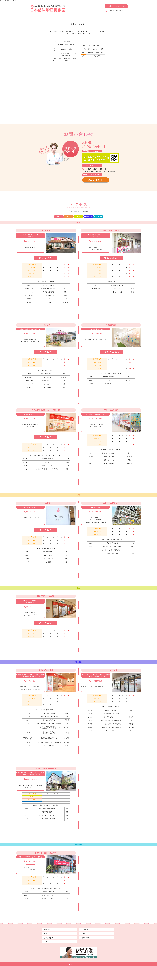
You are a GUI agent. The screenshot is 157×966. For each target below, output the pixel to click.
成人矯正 (47, 929)
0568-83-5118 (97, 333)
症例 (83, 934)
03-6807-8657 (31, 861)
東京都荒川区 (98, 216)
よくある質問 (48, 938)
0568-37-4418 (97, 419)
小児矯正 (85, 929)
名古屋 (69, 216)
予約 (45, 942)
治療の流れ (86, 938)
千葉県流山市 (88, 216)
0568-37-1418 (31, 333)
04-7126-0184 (97, 681)
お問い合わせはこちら (116, 6)
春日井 (59, 216)
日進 (78, 216)
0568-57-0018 (31, 241)
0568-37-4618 (97, 241)
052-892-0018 (31, 512)
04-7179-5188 (31, 681)
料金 (45, 934)
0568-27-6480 (31, 419)
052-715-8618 (31, 607)
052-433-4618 (97, 512)
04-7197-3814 (31, 779)
